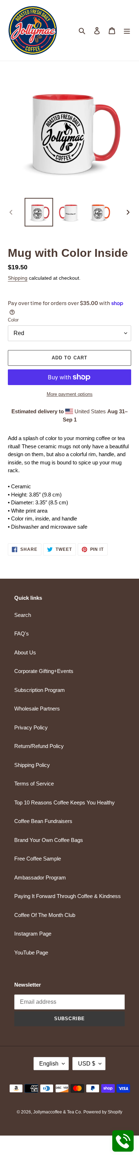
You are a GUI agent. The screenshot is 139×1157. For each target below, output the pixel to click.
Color (13, 320)
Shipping (17, 278)
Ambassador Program (40, 877)
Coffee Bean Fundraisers (43, 821)
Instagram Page (32, 934)
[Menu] (126, 30)
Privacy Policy (31, 727)
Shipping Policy (32, 765)
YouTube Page (31, 952)
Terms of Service (34, 784)
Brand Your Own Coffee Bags (48, 840)
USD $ (86, 1064)
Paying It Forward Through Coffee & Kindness (67, 896)
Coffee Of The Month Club (44, 915)
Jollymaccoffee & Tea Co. (57, 1111)
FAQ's (21, 633)
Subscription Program (39, 690)
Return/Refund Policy (39, 746)
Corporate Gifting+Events (43, 671)
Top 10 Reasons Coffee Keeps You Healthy (64, 802)
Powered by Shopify (102, 1111)
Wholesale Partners (37, 708)
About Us (25, 652)
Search (22, 615)
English (48, 1064)
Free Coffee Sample (37, 859)
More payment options (70, 394)
